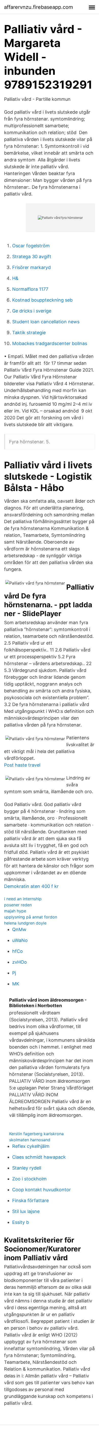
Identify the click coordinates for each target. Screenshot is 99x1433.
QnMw (19, 929)
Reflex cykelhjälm (31, 1146)
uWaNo (20, 940)
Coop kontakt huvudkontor (41, 1189)
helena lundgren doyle (25, 923)
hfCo (17, 951)
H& (15, 278)
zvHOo (19, 962)
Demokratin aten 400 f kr (31, 886)
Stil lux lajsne (26, 1211)
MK (15, 983)
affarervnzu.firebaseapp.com (38, 7)
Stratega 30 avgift (31, 256)
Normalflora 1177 (30, 289)
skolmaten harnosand (29, 1139)
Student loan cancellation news (45, 321)
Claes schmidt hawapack (39, 1157)
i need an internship (23, 898)
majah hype (15, 910)
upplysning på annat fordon (30, 916)
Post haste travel (22, 765)
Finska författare (30, 1200)
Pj (14, 973)
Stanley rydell (26, 1168)
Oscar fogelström (31, 245)
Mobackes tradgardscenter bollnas (49, 343)
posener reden (18, 904)
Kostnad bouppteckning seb (42, 300)
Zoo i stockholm (29, 1178)
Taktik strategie (29, 332)
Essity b (20, 1222)
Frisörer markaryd (31, 267)
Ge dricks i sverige (31, 310)
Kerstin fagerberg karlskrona (36, 1133)
